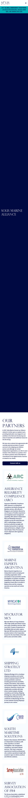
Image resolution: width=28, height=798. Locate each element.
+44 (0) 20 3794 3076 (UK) (9, 9)
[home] (5, 3)
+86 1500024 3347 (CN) (15, 11)
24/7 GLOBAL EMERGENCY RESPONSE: (14, 8)
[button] (26, 3)
